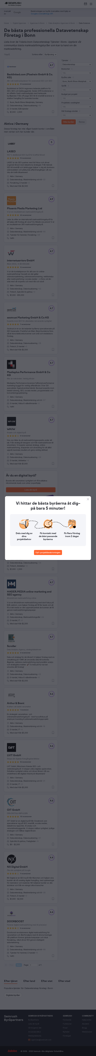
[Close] (88, 499)
